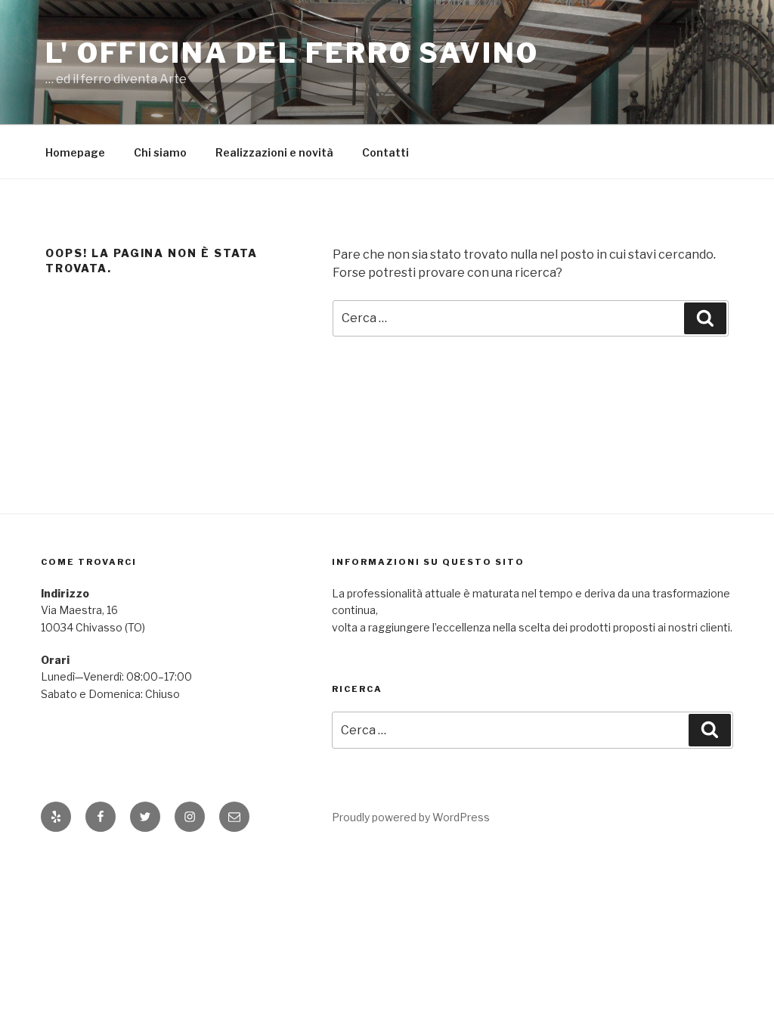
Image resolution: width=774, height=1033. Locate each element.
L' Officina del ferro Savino (292, 53)
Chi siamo (160, 152)
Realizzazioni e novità (274, 152)
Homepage (75, 152)
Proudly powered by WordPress (411, 817)
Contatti (385, 152)
